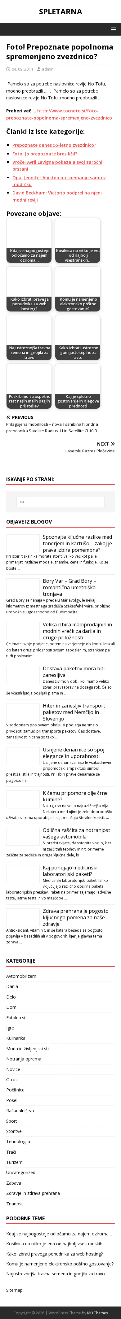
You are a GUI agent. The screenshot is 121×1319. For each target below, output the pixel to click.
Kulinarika (15, 1038)
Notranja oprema (23, 1059)
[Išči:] (61, 502)
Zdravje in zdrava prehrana (33, 1193)
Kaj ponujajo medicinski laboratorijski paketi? (70, 870)
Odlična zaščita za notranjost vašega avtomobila (76, 833)
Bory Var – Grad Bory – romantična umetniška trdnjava (69, 587)
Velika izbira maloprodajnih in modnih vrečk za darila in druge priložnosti (77, 631)
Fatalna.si (15, 1018)
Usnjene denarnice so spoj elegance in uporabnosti (73, 753)
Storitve (14, 1131)
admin (48, 69)
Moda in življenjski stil (28, 1048)
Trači (11, 1152)
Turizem (14, 1162)
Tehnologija (18, 1141)
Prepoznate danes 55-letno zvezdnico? (54, 145)
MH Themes (97, 1313)
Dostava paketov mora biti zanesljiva (74, 671)
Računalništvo (20, 1110)
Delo (11, 997)
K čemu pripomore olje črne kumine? (75, 796)
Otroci (12, 1079)
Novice (13, 1069)
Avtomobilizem (21, 976)
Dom (11, 1007)
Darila (12, 986)
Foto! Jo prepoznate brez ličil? (44, 154)
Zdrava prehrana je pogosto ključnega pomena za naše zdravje (76, 917)
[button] (112, 28)
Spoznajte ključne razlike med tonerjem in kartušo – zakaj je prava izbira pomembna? (77, 543)
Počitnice (15, 1090)
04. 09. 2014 (22, 69)
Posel (11, 1100)
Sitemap (14, 1290)
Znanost (14, 1204)
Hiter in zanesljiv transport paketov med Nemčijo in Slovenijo (74, 712)
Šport (11, 1121)
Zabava (13, 1183)
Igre (10, 1028)
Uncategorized (20, 1172)
